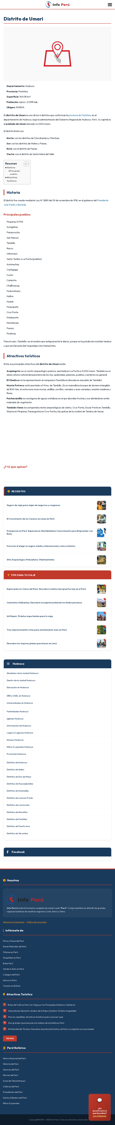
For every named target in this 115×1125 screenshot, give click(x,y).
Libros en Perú (10, 980)
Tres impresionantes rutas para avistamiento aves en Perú (37, 629)
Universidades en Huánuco (20, 703)
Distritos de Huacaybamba (20, 783)
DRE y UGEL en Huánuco (18, 695)
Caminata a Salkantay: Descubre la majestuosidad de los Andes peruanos (44, 602)
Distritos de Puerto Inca (18, 826)
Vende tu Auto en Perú (13, 969)
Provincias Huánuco (16, 754)
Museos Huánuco (15, 740)
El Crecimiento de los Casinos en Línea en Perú (31, 518)
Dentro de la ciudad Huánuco (21, 680)
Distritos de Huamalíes (18, 790)
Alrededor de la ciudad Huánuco (22, 673)
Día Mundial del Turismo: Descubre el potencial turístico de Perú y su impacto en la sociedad (51, 1029)
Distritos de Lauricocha (18, 805)
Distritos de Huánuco (17, 762)
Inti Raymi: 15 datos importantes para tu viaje (30, 616)
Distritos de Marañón (17, 812)
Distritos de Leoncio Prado (20, 798)
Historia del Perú (11, 1064)
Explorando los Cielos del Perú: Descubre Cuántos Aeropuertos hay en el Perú (46, 589)
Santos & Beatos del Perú (15, 1097)
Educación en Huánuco (18, 687)
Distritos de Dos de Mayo (19, 776)
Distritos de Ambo (15, 769)
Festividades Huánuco (17, 711)
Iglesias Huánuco (15, 718)
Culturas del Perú (11, 1086)
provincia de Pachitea (80, 115)
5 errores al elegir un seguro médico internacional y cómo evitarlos (41, 546)
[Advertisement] (57, 438)
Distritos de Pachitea (17, 819)
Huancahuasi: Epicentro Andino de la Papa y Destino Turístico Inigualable (42, 1011)
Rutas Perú (8, 963)
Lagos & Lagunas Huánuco (20, 732)
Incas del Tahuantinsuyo (14, 1081)
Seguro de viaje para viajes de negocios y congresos (33, 505)
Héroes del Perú (10, 1075)
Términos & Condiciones (13, 922)
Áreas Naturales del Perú (14, 946)
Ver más (10, 1038)
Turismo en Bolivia (11, 986)
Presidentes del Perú (12, 1092)
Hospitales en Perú (12, 957)
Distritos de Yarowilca (17, 833)
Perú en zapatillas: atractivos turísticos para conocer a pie (35, 1017)
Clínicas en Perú (10, 952)
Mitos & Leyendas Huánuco (20, 747)
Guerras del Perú (11, 1069)
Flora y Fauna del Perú (13, 941)
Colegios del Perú (11, 974)
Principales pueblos (15, 172)
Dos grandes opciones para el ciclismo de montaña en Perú (36, 1023)
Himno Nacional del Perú (14, 1058)
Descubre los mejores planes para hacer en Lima (32, 643)
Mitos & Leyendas (11, 1103)
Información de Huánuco (19, 725)
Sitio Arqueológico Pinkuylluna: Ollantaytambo (31, 559)
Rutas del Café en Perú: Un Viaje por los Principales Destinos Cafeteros (41, 1005)
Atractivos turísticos (12, 179)
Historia (11, 167)
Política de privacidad (36, 922)
